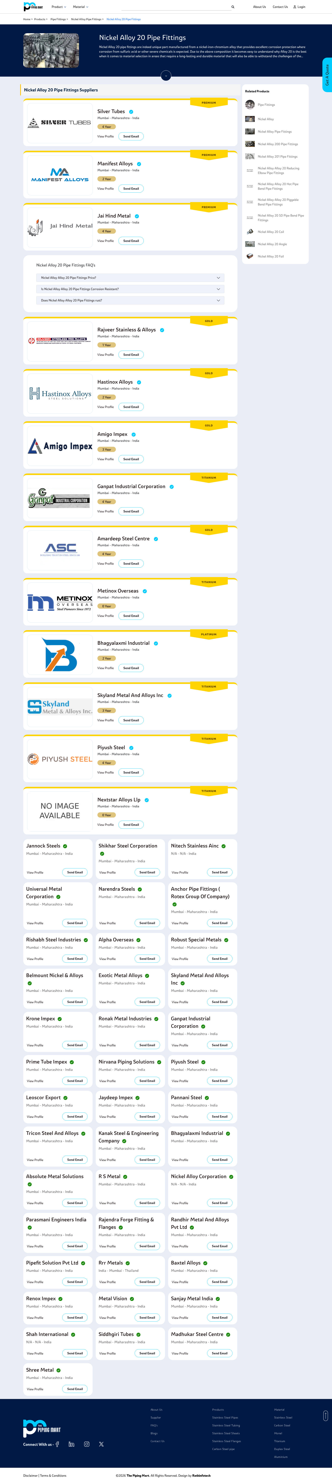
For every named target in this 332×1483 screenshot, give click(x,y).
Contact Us (280, 7)
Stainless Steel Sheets (226, 1433)
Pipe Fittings (58, 19)
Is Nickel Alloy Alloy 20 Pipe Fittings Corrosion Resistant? (80, 289)
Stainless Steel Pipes (225, 1417)
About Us (259, 7)
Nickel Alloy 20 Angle (272, 244)
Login (301, 7)
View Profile (105, 136)
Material (79, 7)
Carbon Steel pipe (223, 1449)
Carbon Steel (282, 1425)
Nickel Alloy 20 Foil (271, 256)
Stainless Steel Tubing (226, 1425)
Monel (278, 1433)
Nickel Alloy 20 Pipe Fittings (124, 19)
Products (39, 19)
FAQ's (154, 1425)
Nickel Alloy (266, 119)
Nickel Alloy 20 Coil (271, 232)
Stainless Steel (283, 1417)
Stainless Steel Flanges (226, 1441)
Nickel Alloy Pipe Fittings (86, 19)
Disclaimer (30, 1475)
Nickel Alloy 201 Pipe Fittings (277, 156)
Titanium (279, 1441)
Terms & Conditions (53, 1475)
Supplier (156, 1417)
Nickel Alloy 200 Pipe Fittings (278, 144)
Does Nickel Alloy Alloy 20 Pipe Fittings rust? (71, 300)
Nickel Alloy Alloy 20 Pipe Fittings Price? (68, 278)
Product (58, 7)
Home (26, 19)
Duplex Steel (282, 1449)
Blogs (154, 1433)
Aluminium (281, 1457)
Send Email (131, 136)
